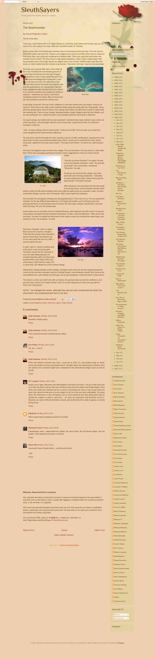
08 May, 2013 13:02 (47, 381)
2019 (116, 99)
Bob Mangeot (119, 405)
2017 (116, 105)
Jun (118, 139)
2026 (116, 77)
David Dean (118, 421)
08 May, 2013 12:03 (46, 345)
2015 (116, 111)
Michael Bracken (120, 528)
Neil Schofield (119, 536)
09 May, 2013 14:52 (45, 445)
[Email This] (66, 299)
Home (64, 530)
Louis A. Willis (119, 507)
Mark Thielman (120, 511)
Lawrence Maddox (121, 495)
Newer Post (28, 530)
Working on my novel (120, 167)
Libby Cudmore (120, 503)
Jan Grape (118, 458)
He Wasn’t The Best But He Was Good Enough (121, 186)
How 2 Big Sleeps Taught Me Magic (121, 147)
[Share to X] (71, 299)
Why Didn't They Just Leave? (120, 286)
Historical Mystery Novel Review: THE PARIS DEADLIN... (121, 158)
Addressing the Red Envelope (120, 259)
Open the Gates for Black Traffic (120, 328)
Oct (118, 126)
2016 (116, 108)
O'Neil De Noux (120, 540)
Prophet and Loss (120, 270)
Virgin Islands (67, 303)
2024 (116, 83)
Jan (118, 362)
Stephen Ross (119, 564)
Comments (119, 618)
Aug (118, 132)
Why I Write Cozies (120, 223)
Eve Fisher (33, 345)
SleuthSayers (40, 9)
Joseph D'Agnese (121, 483)
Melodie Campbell (121, 523)
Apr (118, 352)
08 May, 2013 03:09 (49, 330)
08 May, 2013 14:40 (45, 413)
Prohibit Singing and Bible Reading (120, 314)
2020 (116, 96)
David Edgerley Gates (38, 303)
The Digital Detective (120, 228)
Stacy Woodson (120, 560)
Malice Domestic (120, 321)
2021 (116, 92)
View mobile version (64, 535)
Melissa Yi (118, 519)
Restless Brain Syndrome (120, 347)
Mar (118, 355)
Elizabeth (32, 413)
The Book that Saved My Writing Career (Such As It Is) (121, 249)
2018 (116, 102)
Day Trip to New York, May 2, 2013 (121, 299)
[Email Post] (62, 299)
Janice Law (118, 466)
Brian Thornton (120, 409)
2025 (116, 80)
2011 (116, 369)
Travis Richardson (121, 593)
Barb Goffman (119, 397)
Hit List (119, 193)
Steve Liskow (119, 572)
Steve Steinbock (120, 577)
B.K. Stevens (119, 393)
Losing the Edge (120, 275)
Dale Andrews (34, 316)
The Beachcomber (121, 292)
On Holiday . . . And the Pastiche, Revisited (121, 216)
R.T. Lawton (33, 381)
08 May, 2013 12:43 (49, 359)
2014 (116, 114)
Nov (118, 123)
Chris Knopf (119, 413)
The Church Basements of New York (121, 234)
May (118, 142)
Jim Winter (118, 474)
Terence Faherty (120, 585)
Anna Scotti (118, 385)
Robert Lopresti (120, 552)
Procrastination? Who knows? (121, 306)
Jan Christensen (120, 454)
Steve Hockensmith (121, 568)
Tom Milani (118, 589)
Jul (117, 135)
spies (58, 303)
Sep (118, 129)
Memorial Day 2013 (121, 179)
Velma (33, 500)
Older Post (99, 530)
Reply (30, 323)
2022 (116, 89)
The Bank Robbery (120, 197)
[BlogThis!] (69, 299)
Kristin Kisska (119, 491)
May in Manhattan (121, 280)
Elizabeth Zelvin (120, 438)
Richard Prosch (35, 428)
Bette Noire (118, 401)
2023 (116, 86)
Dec (118, 120)
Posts (117, 615)
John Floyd (118, 479)
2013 (116, 117)
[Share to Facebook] (73, 299)
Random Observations (121, 203)
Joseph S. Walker (121, 487)
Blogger (121, 643)
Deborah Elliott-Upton (122, 430)
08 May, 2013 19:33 (50, 428)
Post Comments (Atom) (69, 545)
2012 (116, 366)
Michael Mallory (120, 532)
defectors (51, 303)
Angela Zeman (119, 381)
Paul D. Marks (119, 544)
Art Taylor (118, 389)
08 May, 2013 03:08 (49, 316)
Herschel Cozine (120, 450)
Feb (118, 359)
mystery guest (119, 601)
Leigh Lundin (119, 499)
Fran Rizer (118, 446)
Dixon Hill (32, 445)
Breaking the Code (121, 209)
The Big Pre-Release (120, 240)
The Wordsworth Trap (121, 173)
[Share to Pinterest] (75, 299)
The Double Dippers (120, 265)
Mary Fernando (120, 515)
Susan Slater (119, 581)
